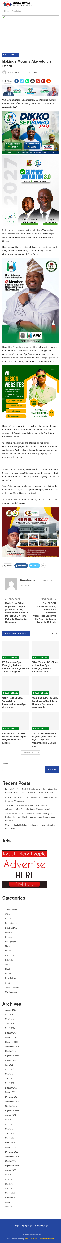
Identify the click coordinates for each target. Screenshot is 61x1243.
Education (9, 918)
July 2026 (9, 1014)
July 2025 (9, 1064)
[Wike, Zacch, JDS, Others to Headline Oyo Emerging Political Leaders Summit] (45, 650)
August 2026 (10, 1009)
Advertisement (11, 909)
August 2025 (10, 1060)
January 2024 (10, 1147)
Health (8, 950)
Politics (8, 973)
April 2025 (9, 1078)
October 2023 (11, 1160)
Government (10, 946)
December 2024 (11, 1096)
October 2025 (11, 1051)
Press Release (10, 54)
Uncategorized (11, 991)
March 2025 (10, 1083)
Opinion (8, 968)
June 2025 (9, 1069)
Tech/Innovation (12, 987)
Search (5, 763)
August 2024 (10, 1115)
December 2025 (11, 1041)
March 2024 (10, 1138)
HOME (16, 1226)
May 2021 (9, 1206)
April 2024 (9, 1133)
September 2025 (12, 1055)
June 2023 (9, 1179)
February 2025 (11, 1087)
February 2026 (11, 1032)
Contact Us (41, 1226)
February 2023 (11, 1197)
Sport (7, 982)
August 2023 (10, 1170)
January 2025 (10, 1092)
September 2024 (12, 1110)
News (7, 964)
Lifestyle (9, 959)
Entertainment (11, 923)
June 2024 (9, 1124)
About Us (27, 1226)
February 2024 (11, 1142)
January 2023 (10, 1202)
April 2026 (9, 1023)
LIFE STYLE (11, 955)
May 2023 (9, 1183)
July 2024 (9, 1119)
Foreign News (11, 941)
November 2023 (12, 1156)
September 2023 (12, 1165)
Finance (8, 937)
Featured (8, 932)
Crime (7, 914)
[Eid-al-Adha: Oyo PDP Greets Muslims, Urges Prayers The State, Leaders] (15, 721)
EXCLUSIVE (11, 927)
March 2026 (10, 1028)
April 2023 (9, 1188)
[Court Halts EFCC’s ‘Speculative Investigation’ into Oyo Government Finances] (15, 685)
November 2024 (12, 1101)
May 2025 (9, 1073)
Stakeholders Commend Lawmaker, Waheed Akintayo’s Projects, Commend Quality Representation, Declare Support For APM (30, 817)
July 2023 (9, 1174)
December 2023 (11, 1151)
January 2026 (10, 1037)
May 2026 (9, 1019)
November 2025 (12, 1046)
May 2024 (9, 1128)
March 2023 (10, 1193)
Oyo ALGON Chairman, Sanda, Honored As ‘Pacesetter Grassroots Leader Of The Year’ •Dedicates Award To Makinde (44, 613)
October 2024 (11, 1106)
